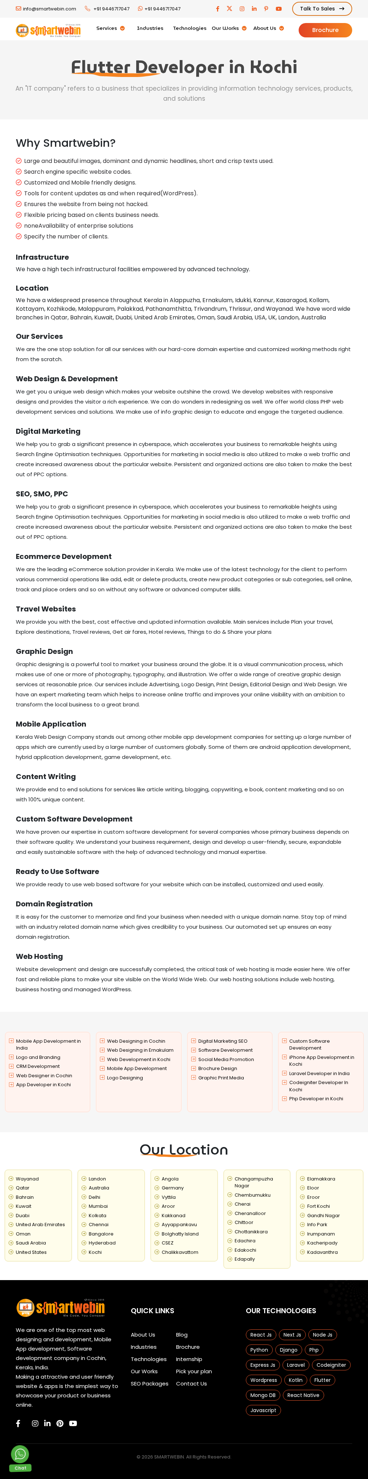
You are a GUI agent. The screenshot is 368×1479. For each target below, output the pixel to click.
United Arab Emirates (40, 1224)
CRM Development (38, 1066)
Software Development (225, 1050)
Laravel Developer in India (319, 1073)
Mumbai (98, 1206)
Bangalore (101, 1233)
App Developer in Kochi (43, 1084)
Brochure (325, 30)
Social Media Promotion (226, 1059)
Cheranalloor (250, 1213)
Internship (189, 1359)
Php (314, 1349)
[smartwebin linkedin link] (47, 1423)
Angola (170, 1178)
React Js (261, 1334)
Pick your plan (194, 1371)
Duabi (22, 1215)
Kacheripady (322, 1242)
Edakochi (245, 1250)
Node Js (322, 1334)
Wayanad (27, 1178)
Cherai (242, 1204)
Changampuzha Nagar (254, 1182)
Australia (99, 1187)
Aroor (168, 1206)
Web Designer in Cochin (44, 1075)
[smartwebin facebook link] (18, 1423)
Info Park (317, 1224)
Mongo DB (263, 1395)
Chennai (99, 1224)
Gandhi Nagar (323, 1215)
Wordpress (263, 1380)
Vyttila (169, 1197)
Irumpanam (321, 1233)
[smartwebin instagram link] (35, 1423)
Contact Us (191, 1383)
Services (107, 28)
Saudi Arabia (31, 1242)
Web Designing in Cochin (136, 1041)
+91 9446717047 (111, 8)
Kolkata (97, 1215)
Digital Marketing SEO (223, 1041)
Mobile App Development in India (48, 1045)
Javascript (263, 1410)
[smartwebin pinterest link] (59, 1423)
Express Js (262, 1365)
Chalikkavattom (180, 1252)
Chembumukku (253, 1195)
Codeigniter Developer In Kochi (318, 1086)
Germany (173, 1187)
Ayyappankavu (179, 1224)
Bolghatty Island (180, 1233)
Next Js (292, 1334)
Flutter (322, 1380)
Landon (97, 1178)
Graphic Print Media (221, 1077)
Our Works (226, 28)
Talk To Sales (318, 8)
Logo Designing (125, 1077)
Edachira (245, 1240)
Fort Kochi (318, 1206)
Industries (150, 28)
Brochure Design (217, 1068)
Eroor (313, 1197)
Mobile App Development (137, 1068)
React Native (303, 1395)
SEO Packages (150, 1383)
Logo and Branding (38, 1057)
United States (31, 1252)
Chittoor (244, 1222)
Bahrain (25, 1197)
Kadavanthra (322, 1252)
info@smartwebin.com (49, 8)
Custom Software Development (309, 1045)
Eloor (313, 1187)
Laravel (296, 1365)
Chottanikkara (251, 1231)
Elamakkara (321, 1178)
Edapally (245, 1259)
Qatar (22, 1187)
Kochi (95, 1252)
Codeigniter (331, 1365)
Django (289, 1349)
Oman (23, 1233)
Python (259, 1349)
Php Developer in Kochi (316, 1098)
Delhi (94, 1197)
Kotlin (296, 1380)
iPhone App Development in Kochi (321, 1061)
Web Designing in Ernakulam (140, 1050)
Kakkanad (173, 1215)
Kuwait (23, 1206)
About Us (265, 28)
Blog (182, 1334)
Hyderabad (102, 1242)
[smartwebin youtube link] (73, 1423)
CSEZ (168, 1242)
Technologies (190, 28)
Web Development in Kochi (138, 1059)
